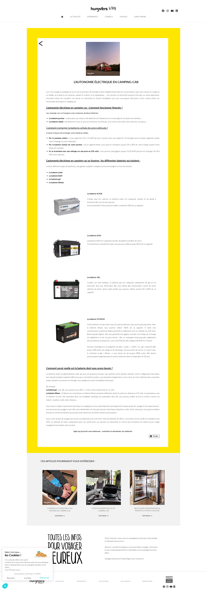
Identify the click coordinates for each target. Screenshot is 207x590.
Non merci (10, 578)
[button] (154, 436)
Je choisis (27, 578)
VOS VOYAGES (125, 581)
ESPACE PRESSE (140, 17)
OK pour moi (44, 578)
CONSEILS (109, 17)
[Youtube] (172, 11)
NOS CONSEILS (103, 581)
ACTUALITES (59, 581)
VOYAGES (123, 17)
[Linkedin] (176, 11)
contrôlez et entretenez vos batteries (117, 431)
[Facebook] (163, 11)
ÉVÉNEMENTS (92, 17)
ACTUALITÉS (75, 17)
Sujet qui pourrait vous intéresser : (87, 431)
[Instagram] (167, 11)
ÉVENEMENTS (81, 581)
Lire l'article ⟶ (60, 515)
